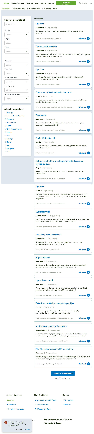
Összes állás (6, 8)
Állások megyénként (18, 8)
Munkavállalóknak (17, 3)
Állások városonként (33, 8)
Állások (6, 3)
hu (91, 3)
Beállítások (19, 429)
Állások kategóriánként (49, 8)
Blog (37, 3)
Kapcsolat (51, 3)
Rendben (27, 429)
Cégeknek (29, 3)
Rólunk (43, 3)
